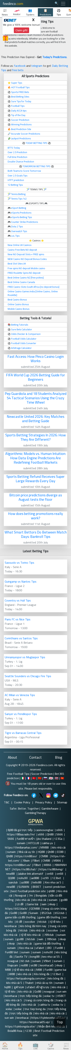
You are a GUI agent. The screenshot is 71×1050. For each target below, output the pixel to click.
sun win (61, 991)
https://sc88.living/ (51, 869)
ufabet (40, 948)
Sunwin (34, 913)
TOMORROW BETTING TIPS (36, 166)
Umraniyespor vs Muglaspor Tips (25, 657)
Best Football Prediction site (48, 1033)
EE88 (60, 851)
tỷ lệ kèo (55, 921)
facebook (19, 65)
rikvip (52, 904)
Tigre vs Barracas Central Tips (23, 733)
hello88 (37, 882)
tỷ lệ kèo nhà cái (31, 934)
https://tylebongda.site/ (20, 1026)
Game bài (33, 904)
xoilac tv (49, 996)
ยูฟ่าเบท (18, 987)
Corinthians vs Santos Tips (21, 638)
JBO (49, 948)
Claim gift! (21, 30)
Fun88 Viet (11, 952)
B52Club (47, 913)
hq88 (7, 987)
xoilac (9, 1009)
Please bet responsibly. (38, 788)
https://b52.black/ (16, 908)
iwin (44, 904)
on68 (50, 873)
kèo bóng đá (55, 978)
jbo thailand (44, 838)
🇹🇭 (56, 778)
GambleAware (50, 808)
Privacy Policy (43, 802)
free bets (17, 70)
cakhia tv (44, 1004)
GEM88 (35, 908)
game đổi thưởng (49, 917)
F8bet (36, 860)
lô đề (19, 921)
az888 (25, 882)
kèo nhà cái (59, 847)
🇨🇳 (40, 778)
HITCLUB (33, 843)
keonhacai (11, 926)
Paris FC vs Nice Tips (17, 619)
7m (31, 895)
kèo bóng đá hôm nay (33, 926)
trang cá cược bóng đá (39, 1000)
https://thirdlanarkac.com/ (21, 847)
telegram (36, 65)
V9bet (47, 961)
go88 (64, 899)
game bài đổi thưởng (48, 943)
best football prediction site (28, 891)
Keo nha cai (26, 948)
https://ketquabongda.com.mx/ (26, 978)
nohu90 (23, 878)
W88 (12, 974)
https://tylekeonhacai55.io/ (48, 1017)
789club (49, 934)
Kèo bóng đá (41, 974)
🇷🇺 (45, 778)
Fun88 (59, 948)
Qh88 (50, 834)
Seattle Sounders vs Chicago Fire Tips (28, 676)
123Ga (58, 838)
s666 (59, 830)
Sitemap (62, 802)
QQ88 (12, 878)
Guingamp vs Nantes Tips (20, 581)
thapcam (12, 965)
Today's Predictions (54, 57)
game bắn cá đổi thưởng (20, 917)
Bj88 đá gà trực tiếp (20, 830)
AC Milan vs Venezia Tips (20, 695)
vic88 (34, 965)
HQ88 (41, 851)
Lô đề (20, 904)
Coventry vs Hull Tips (18, 600)
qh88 (51, 891)
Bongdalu (41, 895)
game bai (60, 969)
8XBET (37, 886)
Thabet (29, 982)
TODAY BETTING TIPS (37, 143)
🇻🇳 (62, 778)
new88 (10, 873)
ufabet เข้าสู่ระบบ (38, 987)
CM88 (45, 856)
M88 (8, 969)
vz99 (45, 878)
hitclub (42, 921)
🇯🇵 (51, 778)
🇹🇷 (34, 778)
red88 (24, 965)
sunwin (21, 843)
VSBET (61, 996)
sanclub (13, 882)
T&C (6, 802)
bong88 (35, 956)
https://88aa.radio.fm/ (21, 834)
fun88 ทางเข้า (26, 838)
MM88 (44, 847)
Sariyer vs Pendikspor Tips (21, 714)
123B (28, 1030)
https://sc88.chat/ (25, 869)
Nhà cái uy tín (26, 851)
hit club (25, 961)
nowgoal (12, 961)
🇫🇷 (28, 778)
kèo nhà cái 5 (14, 982)
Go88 (13, 913)
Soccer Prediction (42, 773)
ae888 (35, 878)
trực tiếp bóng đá (31, 996)
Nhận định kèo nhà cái (51, 1026)
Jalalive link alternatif (31, 873)
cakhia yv (47, 843)
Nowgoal (20, 895)
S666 (59, 834)
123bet (57, 878)
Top (60, 1022)
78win (26, 860)
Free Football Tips (18, 773)
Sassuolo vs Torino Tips (19, 562)
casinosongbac (44, 830)
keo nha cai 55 (51, 956)
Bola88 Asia (14, 1030)
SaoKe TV (21, 956)
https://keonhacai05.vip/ (35, 1022)
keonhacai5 (47, 965)
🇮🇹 (23, 778)
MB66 (57, 860)
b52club (59, 913)
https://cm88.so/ (26, 856)
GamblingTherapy (35, 813)
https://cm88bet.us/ (18, 865)
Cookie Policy (22, 802)
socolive (30, 921)
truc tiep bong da (35, 1009)
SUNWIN (24, 886)
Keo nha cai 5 (53, 882)
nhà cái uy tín (44, 982)
